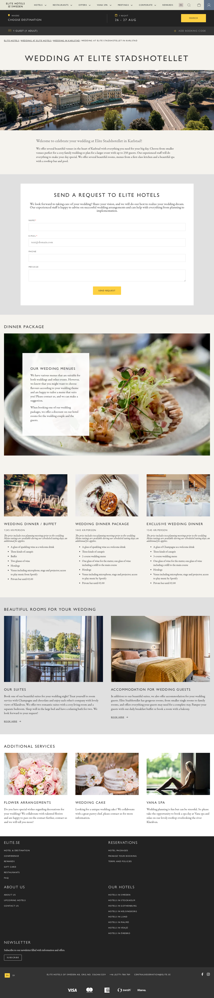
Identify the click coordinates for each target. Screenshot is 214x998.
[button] (189, 5)
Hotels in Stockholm (121, 900)
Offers (83, 5)
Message (34, 267)
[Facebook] (202, 974)
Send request (106, 290)
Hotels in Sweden (119, 895)
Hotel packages (118, 850)
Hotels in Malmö (118, 922)
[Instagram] (208, 974)
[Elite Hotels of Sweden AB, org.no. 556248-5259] (15, 6)
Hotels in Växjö (118, 928)
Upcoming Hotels (15, 900)
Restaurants (61, 5)
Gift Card (10, 867)
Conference (11, 856)
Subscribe (13, 957)
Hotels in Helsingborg (122, 911)
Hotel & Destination (17, 850)
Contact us (11, 906)
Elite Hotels (11, 40)
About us (10, 895)
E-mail (32, 236)
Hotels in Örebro (119, 933)
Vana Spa (102, 5)
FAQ (6, 878)
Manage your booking (122, 856)
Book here (10, 721)
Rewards (168, 5)
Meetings (123, 5)
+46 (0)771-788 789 (120, 974)
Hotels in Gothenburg (122, 906)
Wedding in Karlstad (66, 40)
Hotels (38, 5)
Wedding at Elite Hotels (36, 40)
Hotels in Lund (117, 917)
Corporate (145, 5)
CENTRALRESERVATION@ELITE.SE (152, 974)
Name (32, 220)
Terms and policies (120, 861)
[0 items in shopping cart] (199, 5)
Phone (32, 251)
